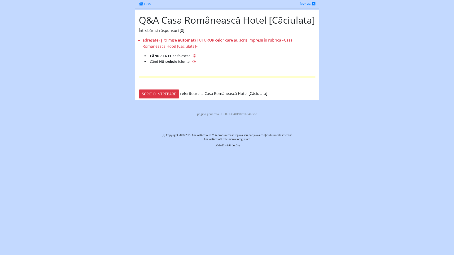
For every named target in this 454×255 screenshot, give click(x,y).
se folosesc (170, 56)
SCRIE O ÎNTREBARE (159, 94)
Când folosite (170, 61)
